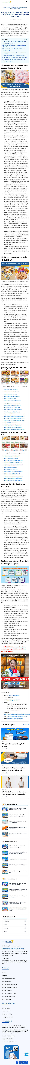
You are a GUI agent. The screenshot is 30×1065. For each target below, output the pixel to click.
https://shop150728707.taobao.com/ (12, 425)
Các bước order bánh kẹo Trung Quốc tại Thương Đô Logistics (14, 60)
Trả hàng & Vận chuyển (7, 1017)
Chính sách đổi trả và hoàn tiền (9, 996)
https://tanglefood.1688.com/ (11, 458)
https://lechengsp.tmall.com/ (11, 389)
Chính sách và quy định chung (9, 993)
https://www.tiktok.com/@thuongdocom (17, 716)
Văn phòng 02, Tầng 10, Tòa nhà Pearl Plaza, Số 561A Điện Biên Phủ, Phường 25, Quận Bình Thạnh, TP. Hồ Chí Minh (15, 1031)
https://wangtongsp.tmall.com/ (11, 392)
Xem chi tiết (5, 748)
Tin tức (17, 5)
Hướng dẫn (4, 975)
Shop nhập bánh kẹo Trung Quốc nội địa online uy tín (13, 49)
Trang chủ (12, 5)
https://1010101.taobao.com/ (10, 422)
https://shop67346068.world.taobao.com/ (14, 416)
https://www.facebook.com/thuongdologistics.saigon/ (17, 714)
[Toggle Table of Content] (25, 39)
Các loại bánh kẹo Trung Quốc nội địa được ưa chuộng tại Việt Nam (14, 42)
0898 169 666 (7, 1038)
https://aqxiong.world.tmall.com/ (11, 411)
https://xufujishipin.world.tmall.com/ (12, 400)
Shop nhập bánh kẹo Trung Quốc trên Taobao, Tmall (15, 53)
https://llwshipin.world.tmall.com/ (12, 407)
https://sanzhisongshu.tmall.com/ (12, 396)
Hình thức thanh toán (6, 999)
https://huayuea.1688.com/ (10, 467)
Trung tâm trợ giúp (6, 1008)
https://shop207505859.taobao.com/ (13, 427)
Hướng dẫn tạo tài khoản (7, 1011)
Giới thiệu (4, 972)
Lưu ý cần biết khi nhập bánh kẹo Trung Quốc (15, 57)
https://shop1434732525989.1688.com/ (13, 460)
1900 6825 (8, 1036)
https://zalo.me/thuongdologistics (15, 718)
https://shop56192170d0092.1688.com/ (13, 465)
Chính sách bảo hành (6, 981)
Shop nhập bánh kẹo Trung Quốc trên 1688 (14, 55)
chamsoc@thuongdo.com (13, 700)
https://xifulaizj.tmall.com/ (10, 398)
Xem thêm (26, 724)
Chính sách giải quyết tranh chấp (9, 987)
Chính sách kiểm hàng (7, 990)
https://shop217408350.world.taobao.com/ (14, 429)
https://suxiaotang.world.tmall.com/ (12, 405)
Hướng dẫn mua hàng (7, 1014)
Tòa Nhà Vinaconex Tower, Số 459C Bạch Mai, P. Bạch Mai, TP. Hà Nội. (14, 1026)
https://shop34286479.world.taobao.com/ (14, 418)
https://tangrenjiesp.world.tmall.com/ (13, 409)
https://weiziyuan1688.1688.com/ (12, 473)
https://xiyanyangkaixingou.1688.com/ (13, 478)
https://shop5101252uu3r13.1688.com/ (13, 462)
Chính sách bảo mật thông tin (8, 978)
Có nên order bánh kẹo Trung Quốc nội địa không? (14, 46)
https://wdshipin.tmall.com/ (10, 394)
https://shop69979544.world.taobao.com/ (14, 414)
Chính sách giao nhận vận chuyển (9, 984)
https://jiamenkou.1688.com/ (11, 469)
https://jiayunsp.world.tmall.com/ (12, 403)
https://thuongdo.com (14, 695)
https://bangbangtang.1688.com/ (12, 456)
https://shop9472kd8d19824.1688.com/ (13, 476)
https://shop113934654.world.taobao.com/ (14, 420)
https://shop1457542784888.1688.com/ (13, 471)
